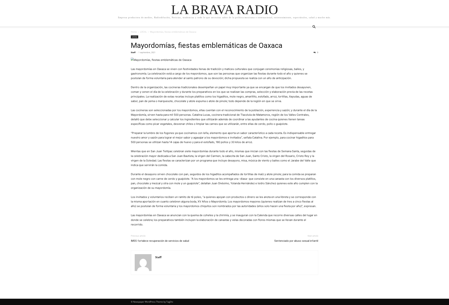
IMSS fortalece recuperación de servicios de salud (160, 240)
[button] (314, 27)
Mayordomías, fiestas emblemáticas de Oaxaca (206, 45)
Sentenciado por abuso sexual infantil (296, 240)
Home (134, 31)
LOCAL (143, 31)
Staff (133, 52)
